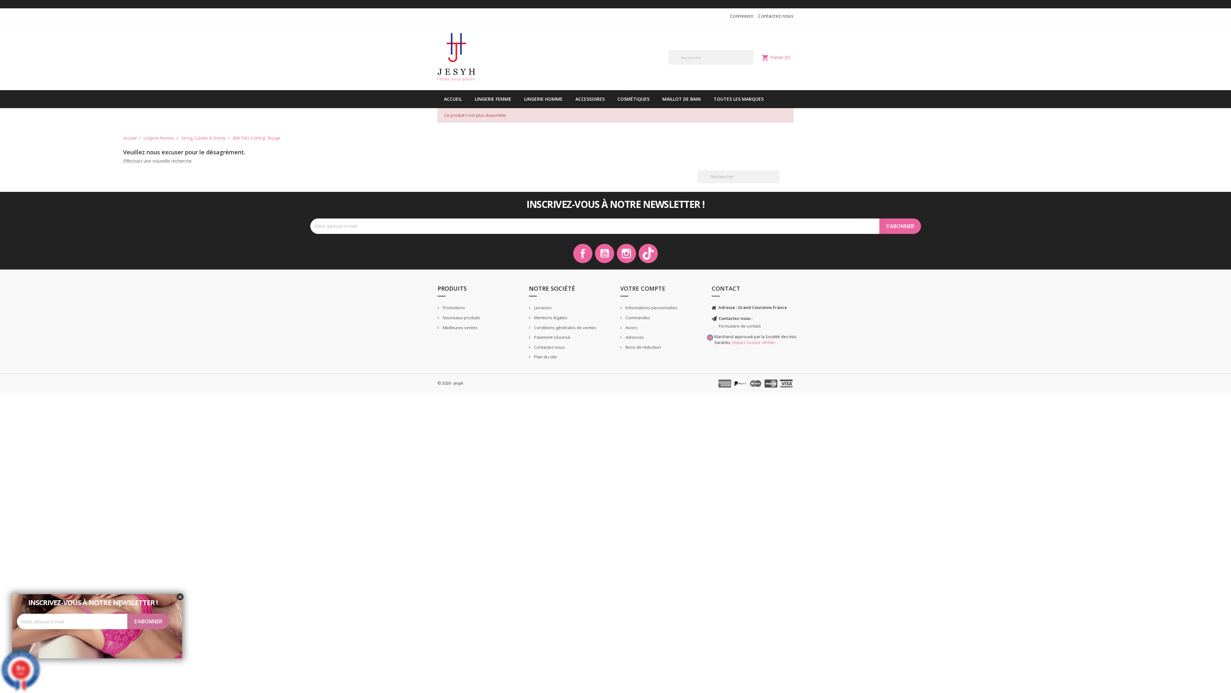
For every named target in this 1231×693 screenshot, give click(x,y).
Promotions (453, 308)
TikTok (648, 253)
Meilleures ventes (460, 327)
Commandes (637, 318)
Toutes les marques (739, 99)
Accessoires (590, 99)
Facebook (582, 253)
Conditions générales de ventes (564, 327)
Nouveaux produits (461, 318)
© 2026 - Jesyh (450, 383)
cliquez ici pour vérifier (753, 342)
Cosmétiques (633, 99)
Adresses (634, 337)
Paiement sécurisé (551, 337)
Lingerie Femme (493, 99)
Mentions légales (550, 318)
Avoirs (631, 327)
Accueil (453, 99)
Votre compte (643, 288)
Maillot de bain (681, 99)
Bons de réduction (642, 347)
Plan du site (545, 357)
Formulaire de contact (740, 326)
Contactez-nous (775, 16)
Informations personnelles (650, 308)
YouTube (604, 253)
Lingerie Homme (543, 99)
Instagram (626, 253)
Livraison (542, 308)
